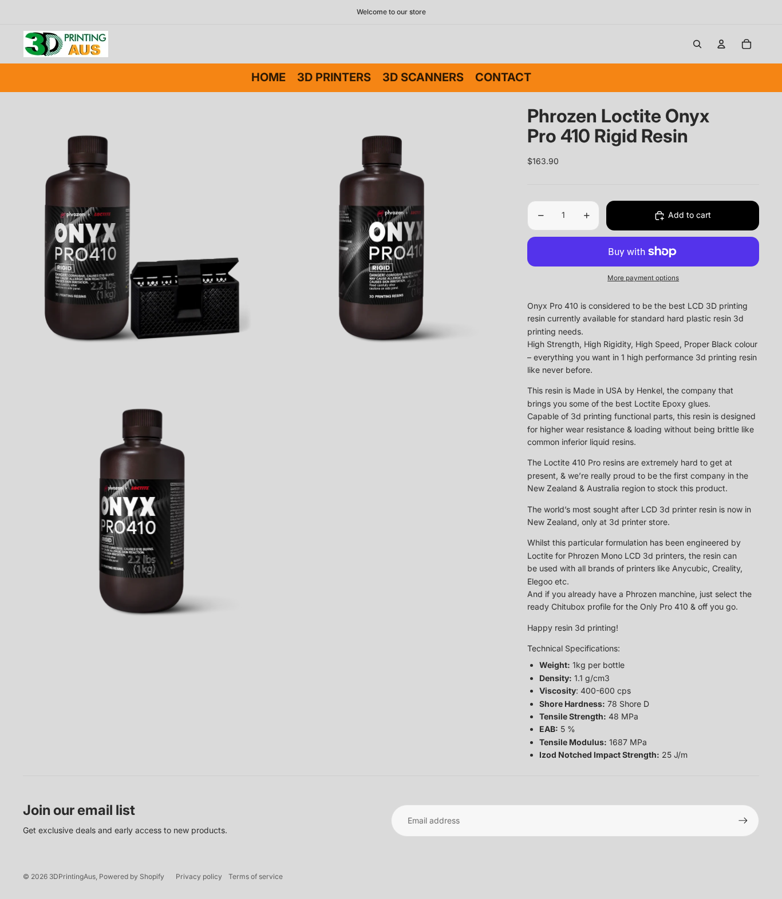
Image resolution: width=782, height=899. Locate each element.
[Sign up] (743, 821)
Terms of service (255, 876)
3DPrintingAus (72, 876)
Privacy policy (199, 876)
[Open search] (697, 44)
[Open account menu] (721, 44)
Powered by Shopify (131, 876)
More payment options (643, 278)
